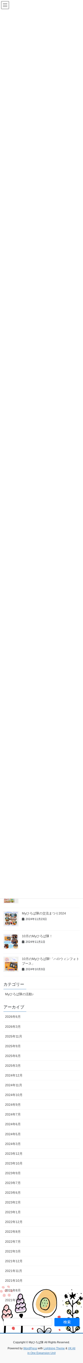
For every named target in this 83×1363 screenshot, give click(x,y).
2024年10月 (14, 1095)
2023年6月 (13, 1192)
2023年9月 (13, 1173)
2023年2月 (13, 1202)
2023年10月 (14, 1163)
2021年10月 (14, 1280)
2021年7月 (13, 1300)
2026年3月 (13, 1026)
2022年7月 (13, 1241)
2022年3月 (13, 1251)
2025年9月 (13, 1046)
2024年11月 (13, 1085)
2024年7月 (13, 1114)
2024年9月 (13, 1104)
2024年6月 (13, 1124)
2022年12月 (14, 1222)
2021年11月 (13, 1271)
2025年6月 (13, 1056)
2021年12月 (14, 1261)
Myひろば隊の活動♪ (19, 994)
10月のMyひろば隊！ (37, 936)
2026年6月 (13, 1016)
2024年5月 (13, 1134)
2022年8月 (13, 1231)
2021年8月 (13, 1290)
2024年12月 (14, 1075)
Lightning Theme (54, 1348)
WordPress (30, 1348)
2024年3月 (13, 1144)
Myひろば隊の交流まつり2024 (44, 913)
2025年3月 (13, 1065)
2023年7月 (13, 1183)
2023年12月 (14, 1153)
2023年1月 (13, 1212)
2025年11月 (13, 1036)
